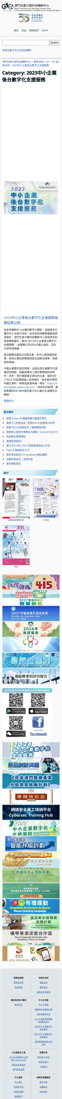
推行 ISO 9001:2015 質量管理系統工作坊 (28, 445)
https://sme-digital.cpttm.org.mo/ (30, 385)
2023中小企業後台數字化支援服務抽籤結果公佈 (31, 320)
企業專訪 (43, 1066)
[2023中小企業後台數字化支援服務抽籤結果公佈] (31, 306)
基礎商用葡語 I (14, 441)
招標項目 (43, 1091)
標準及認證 (18, 982)
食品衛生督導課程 (16, 436)
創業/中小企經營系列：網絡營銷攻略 (26, 427)
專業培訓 (43, 982)
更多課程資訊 (13, 463)
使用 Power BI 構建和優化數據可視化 (26, 418)
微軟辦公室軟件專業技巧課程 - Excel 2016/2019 (32, 432)
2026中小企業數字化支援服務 (44, 1028)
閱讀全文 (9, 401)
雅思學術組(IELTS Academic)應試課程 (26, 454)
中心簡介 (18, 1082)
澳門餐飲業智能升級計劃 (43, 1043)
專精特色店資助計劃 (43, 1009)
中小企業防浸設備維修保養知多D (43, 1020)
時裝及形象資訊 (18, 1064)
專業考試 (43, 987)
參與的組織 (18, 1091)
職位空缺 (43, 1082)
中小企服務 (43, 1004)
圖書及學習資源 (43, 992)
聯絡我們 (18, 1096)
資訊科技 (18, 1004)
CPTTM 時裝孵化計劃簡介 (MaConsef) (18, 1058)
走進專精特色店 (43, 1014)
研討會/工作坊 (43, 1057)
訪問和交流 (18, 1087)
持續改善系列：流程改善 (19, 459)
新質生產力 (43, 1062)
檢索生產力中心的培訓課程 (16, 50)
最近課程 (8, 412)
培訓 (24, 30)
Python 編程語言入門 (17, 450)
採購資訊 (43, 1087)
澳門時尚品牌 (18, 1069)
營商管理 (18, 987)
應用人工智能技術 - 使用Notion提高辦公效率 (30, 422)
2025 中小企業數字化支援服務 (43, 1035)
